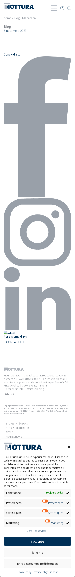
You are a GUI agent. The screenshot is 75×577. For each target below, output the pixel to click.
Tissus (9, 432)
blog (17, 18)
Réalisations (14, 436)
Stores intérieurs (17, 423)
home (7, 18)
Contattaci (15, 342)
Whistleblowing (35, 389)
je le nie (37, 552)
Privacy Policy (40, 572)
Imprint (54, 572)
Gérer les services (36, 531)
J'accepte (37, 541)
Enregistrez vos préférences (37, 564)
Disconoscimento (14, 389)
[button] (69, 447)
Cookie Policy (24, 572)
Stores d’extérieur (17, 428)
